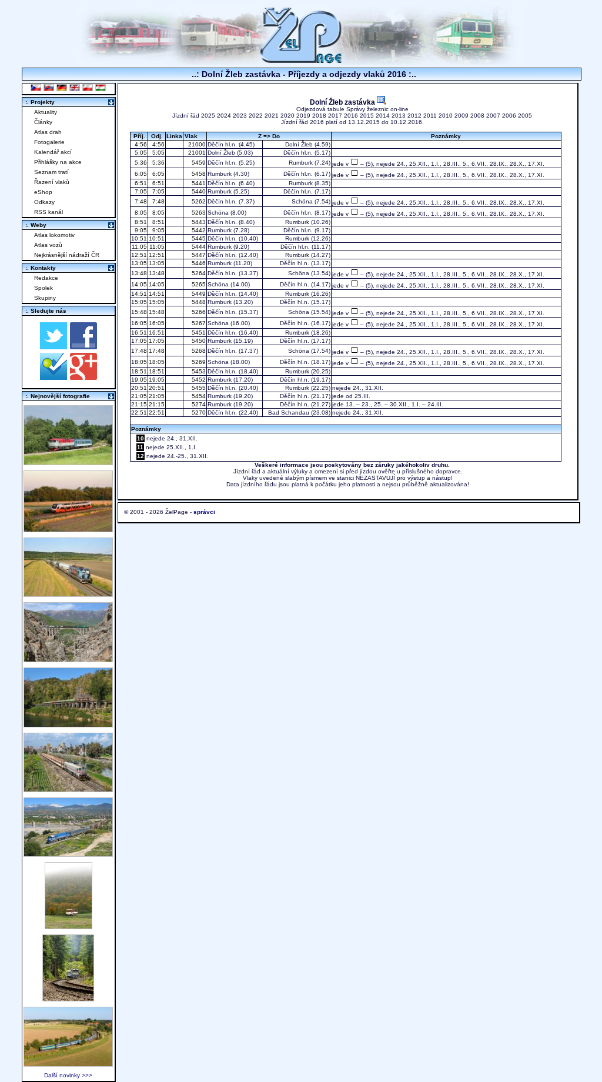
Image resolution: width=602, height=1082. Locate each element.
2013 (399, 115)
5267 (198, 323)
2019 (303, 115)
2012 (414, 115)
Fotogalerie (49, 142)
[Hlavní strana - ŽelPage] (301, 61)
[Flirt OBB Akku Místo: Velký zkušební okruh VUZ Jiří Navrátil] (68, 529)
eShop (43, 192)
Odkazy (44, 202)
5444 (198, 246)
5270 (198, 412)
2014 (383, 115)
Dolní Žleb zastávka (343, 102)
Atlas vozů (48, 245)
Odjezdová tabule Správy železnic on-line (352, 109)
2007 (493, 115)
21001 (196, 152)
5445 (198, 238)
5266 (198, 312)
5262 (198, 201)
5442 (198, 230)
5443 (198, 222)
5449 (198, 293)
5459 (198, 162)
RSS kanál (48, 212)
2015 (367, 115)
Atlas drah (48, 132)
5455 (198, 388)
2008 (477, 115)
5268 (198, 351)
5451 (198, 332)
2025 (208, 115)
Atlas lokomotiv (54, 235)
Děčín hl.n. (222, 144)
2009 (461, 115)
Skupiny (45, 298)
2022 (256, 115)
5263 (198, 212)
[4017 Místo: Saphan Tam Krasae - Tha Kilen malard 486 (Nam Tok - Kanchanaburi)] (68, 724)
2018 (319, 115)
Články (43, 122)
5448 (198, 302)
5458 (198, 174)
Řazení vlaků (51, 182)
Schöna (302, 201)
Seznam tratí (51, 172)
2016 (351, 115)
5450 (198, 341)
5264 (198, 273)
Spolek (43, 288)
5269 (198, 362)
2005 (525, 115)
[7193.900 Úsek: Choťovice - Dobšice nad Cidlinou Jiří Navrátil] (68, 594)
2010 (446, 115)
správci (204, 512)
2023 (240, 115)
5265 (198, 284)
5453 (198, 371)
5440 (198, 191)
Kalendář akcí (53, 152)
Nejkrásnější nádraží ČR (66, 255)
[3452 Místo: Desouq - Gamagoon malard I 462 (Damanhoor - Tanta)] (68, 789)
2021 (272, 115)
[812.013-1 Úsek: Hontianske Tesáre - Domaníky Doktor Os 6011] (68, 926)
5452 (198, 379)
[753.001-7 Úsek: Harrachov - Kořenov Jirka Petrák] (68, 998)
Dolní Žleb (299, 144)
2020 (287, 115)
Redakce (46, 278)
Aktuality (45, 112)
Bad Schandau (288, 412)
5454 (198, 396)
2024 (224, 115)
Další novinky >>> (68, 1075)
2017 (335, 115)
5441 (198, 183)
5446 (198, 263)
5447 (198, 255)
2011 (430, 115)
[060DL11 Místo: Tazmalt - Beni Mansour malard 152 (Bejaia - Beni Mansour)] (68, 854)
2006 (509, 115)
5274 (198, 404)
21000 (196, 144)
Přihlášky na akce (58, 162)
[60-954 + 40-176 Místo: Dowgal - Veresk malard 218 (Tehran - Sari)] (68, 659)
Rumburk (301, 162)
